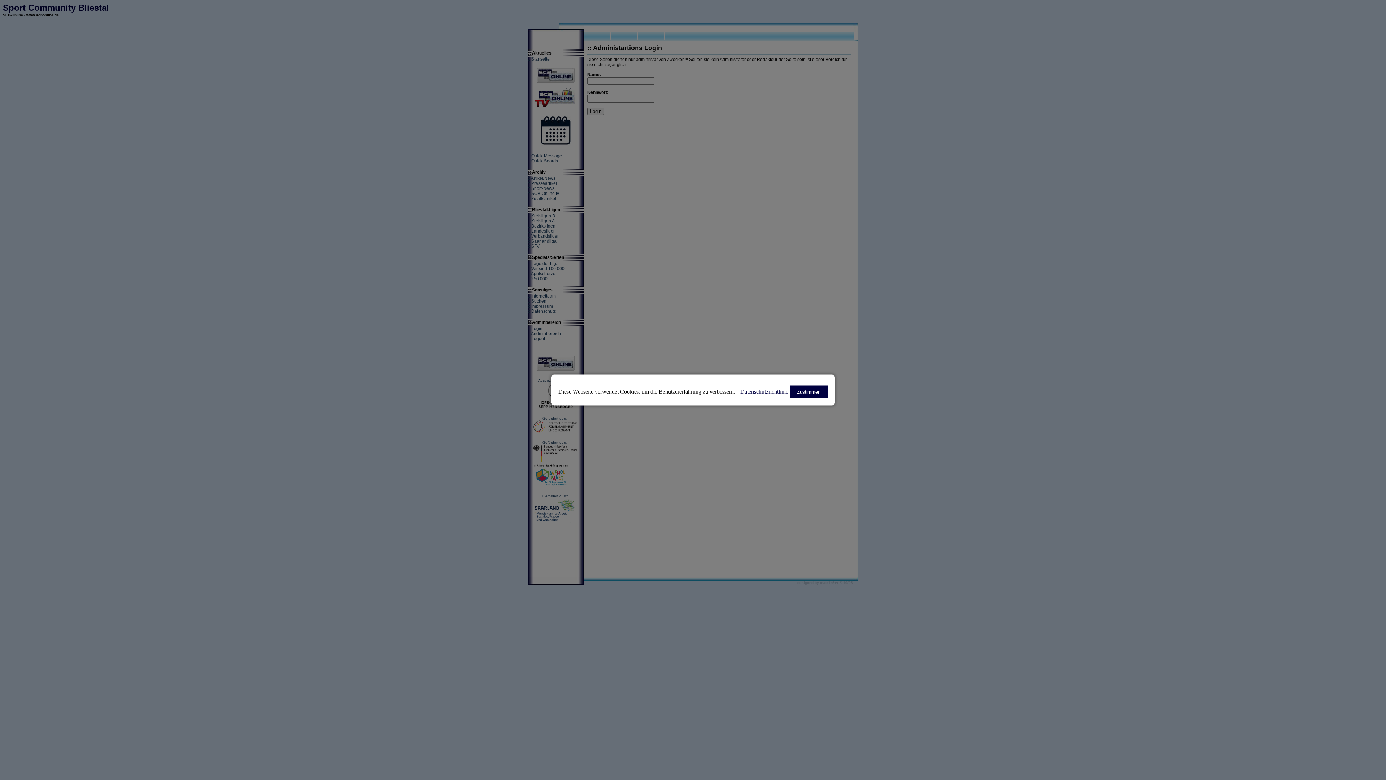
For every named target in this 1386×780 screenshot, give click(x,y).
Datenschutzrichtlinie (764, 392)
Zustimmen (808, 392)
